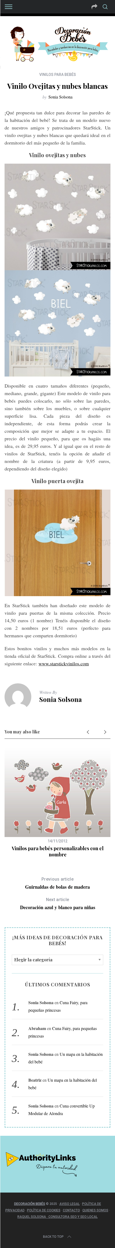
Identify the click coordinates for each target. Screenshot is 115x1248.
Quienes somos (95, 1210)
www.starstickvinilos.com (64, 663)
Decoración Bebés (29, 1204)
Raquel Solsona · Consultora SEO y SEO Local (57, 1217)
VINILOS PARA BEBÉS (57, 74)
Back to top (53, 1237)
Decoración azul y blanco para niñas (57, 904)
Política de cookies (43, 1210)
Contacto (71, 1210)
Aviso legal (69, 1204)
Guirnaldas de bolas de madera (57, 883)
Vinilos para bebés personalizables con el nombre (57, 851)
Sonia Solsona (60, 97)
